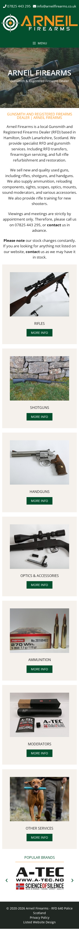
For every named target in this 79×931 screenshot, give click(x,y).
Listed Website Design (39, 922)
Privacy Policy (39, 917)
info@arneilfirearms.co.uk (56, 6)
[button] (6, 880)
